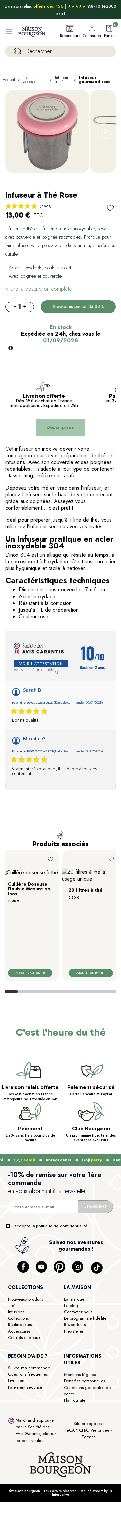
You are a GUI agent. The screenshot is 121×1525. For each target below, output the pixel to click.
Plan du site (74, 1400)
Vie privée (99, 1430)
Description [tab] (60, 427)
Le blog (71, 1305)
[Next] (104, 131)
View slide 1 (9, 991)
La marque (74, 1299)
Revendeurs (75, 1324)
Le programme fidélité (85, 1318)
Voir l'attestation (41, 663)
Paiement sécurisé (25, 1387)
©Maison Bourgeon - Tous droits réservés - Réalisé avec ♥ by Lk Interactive (60, 1492)
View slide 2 (27, 991)
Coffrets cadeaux (24, 1337)
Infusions (16, 1312)
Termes (88, 1437)
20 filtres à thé (86, 890)
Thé (12, 1305)
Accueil (9, 80)
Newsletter (73, 1331)
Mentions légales (80, 1374)
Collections (18, 1318)
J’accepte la (49, 1226)
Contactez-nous (78, 1312)
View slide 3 (45, 991)
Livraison (16, 1380)
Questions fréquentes (28, 1374)
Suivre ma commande (29, 1368)
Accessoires (19, 1331)
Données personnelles (84, 1381)
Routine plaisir (21, 1324)
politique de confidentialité (62, 1226)
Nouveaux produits (25, 1299)
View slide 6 (99, 991)
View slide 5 (81, 991)
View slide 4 (63, 991)
